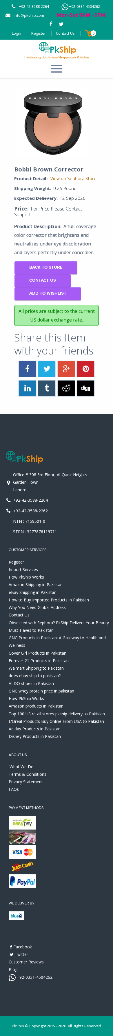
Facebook (22, 947)
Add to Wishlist (47, 293)
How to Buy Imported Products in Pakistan (49, 600)
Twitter (21, 954)
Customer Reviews (26, 962)
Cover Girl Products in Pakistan (37, 653)
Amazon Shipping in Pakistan (36, 584)
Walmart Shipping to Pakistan (36, 668)
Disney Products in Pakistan (35, 736)
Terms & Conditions (27, 774)
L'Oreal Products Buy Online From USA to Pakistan (56, 721)
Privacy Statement (26, 781)
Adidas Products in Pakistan (35, 729)
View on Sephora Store (73, 178)
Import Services (23, 569)
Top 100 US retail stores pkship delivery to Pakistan (57, 713)
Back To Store (46, 267)
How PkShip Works (26, 577)
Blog (13, 969)
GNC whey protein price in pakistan (41, 691)
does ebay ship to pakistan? (35, 675)
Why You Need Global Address (37, 607)
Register (38, 33)
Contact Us (65, 33)
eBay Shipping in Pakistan (33, 592)
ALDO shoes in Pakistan (31, 683)
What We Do (22, 766)
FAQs (14, 789)
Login (16, 33)
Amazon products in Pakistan (36, 706)
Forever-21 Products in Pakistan (39, 660)
